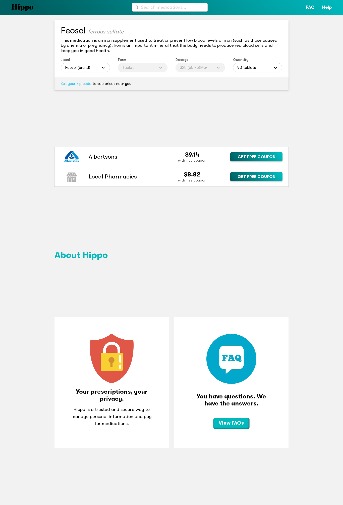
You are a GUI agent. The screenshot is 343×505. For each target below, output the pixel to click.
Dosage (182, 60)
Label (65, 60)
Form (122, 60)
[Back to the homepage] (16, 7)
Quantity (240, 60)
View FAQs (231, 423)
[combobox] (170, 7)
